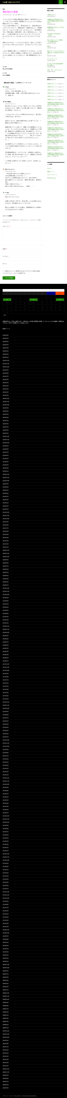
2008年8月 (6, 1005)
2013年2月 (6, 847)
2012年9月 (6, 863)
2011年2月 (6, 923)
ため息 (15, 14)
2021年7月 (6, 528)
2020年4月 (6, 575)
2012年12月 (6, 854)
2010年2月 (6, 958)
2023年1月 (6, 471)
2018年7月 (6, 642)
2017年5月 (6, 686)
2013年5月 (6, 838)
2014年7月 (6, 793)
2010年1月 (6, 961)
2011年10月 (6, 898)
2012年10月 (6, 860)
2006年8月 (6, 1078)
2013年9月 (6, 825)
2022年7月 (6, 490)
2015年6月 (6, 759)
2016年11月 (6, 705)
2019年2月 (6, 620)
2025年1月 (6, 395)
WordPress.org (51, 178)
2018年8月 (6, 639)
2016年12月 (6, 702)
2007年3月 (6, 1059)
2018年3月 (6, 654)
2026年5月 (6, 344)
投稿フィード (51, 171)
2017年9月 (6, 673)
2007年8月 (6, 1043)
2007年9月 (6, 1040)
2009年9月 (6, 971)
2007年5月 (6, 1053)
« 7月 (4, 315)
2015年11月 (6, 743)
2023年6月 (6, 455)
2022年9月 (6, 484)
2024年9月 (6, 408)
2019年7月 (6, 604)
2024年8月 (6, 411)
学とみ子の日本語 (7, 68)
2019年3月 (6, 616)
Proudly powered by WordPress (29, 1096)
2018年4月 (6, 651)
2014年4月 (6, 803)
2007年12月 (6, 1031)
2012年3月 (6, 882)
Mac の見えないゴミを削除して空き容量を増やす (55, 40)
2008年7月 (6, 1009)
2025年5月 (6, 382)
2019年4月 (6, 613)
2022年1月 (6, 509)
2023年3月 (6, 465)
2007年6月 (6, 1050)
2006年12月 (6, 1069)
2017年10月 (6, 670)
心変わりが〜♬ (51, 14)
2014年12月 (6, 778)
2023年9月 (6, 446)
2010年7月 (6, 942)
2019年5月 (6, 610)
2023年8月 (6, 449)
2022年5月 (6, 496)
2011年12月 (6, 892)
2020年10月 (6, 556)
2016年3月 (6, 730)
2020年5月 (6, 572)
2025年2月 (6, 392)
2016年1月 (6, 737)
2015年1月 (6, 775)
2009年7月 (6, 974)
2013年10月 (6, 822)
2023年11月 (6, 439)
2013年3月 (6, 844)
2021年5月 (6, 534)
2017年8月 (6, 676)
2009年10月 (6, 967)
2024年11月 (6, 401)
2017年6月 (6, 683)
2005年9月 (6, 1088)
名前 (5, 249)
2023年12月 (6, 436)
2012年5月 (6, 876)
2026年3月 (6, 351)
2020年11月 (6, 553)
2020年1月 (6, 585)
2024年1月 (6, 433)
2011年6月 (6, 911)
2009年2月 (6, 986)
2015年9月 (6, 749)
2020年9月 (6, 559)
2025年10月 (6, 367)
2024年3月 (6, 427)
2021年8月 (6, 525)
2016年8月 (6, 714)
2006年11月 (6, 1072)
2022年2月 (6, 506)
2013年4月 (6, 841)
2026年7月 (6, 338)
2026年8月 (6, 335)
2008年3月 (6, 1021)
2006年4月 (6, 1084)
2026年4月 (6, 348)
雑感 (4, 9)
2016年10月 (6, 708)
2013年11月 (6, 819)
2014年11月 (6, 781)
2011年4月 (6, 917)
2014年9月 (6, 787)
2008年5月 (6, 1015)
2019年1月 (6, 623)
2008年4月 (6, 1018)
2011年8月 (6, 904)
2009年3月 (6, 983)
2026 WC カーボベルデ (54, 70)
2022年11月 (6, 477)
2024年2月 (6, 430)
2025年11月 (6, 363)
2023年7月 (6, 452)
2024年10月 (6, 405)
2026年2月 (6, 354)
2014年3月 (6, 806)
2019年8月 (6, 601)
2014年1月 (6, 812)
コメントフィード (52, 174)
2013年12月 (6, 816)
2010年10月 (6, 933)
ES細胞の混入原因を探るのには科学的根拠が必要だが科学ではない (55, 21)
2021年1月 (6, 547)
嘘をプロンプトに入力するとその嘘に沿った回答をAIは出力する (55, 52)
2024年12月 (6, 398)
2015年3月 (6, 768)
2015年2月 (6, 771)
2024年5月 (6, 420)
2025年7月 (6, 376)
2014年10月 (6, 784)
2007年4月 (6, 1056)
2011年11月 (6, 895)
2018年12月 (6, 626)
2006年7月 (6, 1081)
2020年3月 (6, 578)
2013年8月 (6, 828)
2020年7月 (6, 566)
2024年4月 (6, 423)
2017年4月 (6, 689)
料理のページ (6, 328)
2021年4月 (6, 537)
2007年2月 (6, 1062)
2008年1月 (6, 1028)
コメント (6, 226)
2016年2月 (6, 733)
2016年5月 (6, 724)
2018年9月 (6, 635)
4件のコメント (23, 14)
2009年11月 (6, 964)
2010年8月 (6, 939)
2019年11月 (6, 591)
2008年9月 (6, 1002)
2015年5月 (6, 762)
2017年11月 (6, 667)
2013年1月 (6, 850)
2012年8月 (6, 866)
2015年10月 (6, 746)
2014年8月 (6, 790)
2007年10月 (6, 1037)
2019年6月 (6, 607)
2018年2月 (6, 658)
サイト (5, 263)
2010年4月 (6, 952)
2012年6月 (6, 873)
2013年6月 (6, 835)
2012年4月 (6, 879)
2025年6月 (6, 379)
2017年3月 (6, 692)
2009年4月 (6, 980)
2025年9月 (6, 370)
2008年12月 (6, 993)
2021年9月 (6, 522)
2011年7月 (6, 907)
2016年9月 (6, 711)
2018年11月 (6, 629)
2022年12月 (6, 474)
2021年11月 (6, 515)
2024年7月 (6, 414)
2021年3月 (6, 540)
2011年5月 (6, 914)
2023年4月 (6, 461)
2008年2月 (6, 1024)
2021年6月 (6, 531)
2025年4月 (6, 386)
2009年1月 (6, 990)
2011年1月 (6, 926)
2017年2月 (6, 695)
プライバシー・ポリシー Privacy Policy (12, 1096)
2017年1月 (6, 699)
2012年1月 (6, 888)
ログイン (49, 168)
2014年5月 (6, 800)
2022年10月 (6, 480)
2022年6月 (6, 493)
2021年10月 (6, 518)
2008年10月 (6, 999)
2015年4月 (6, 765)
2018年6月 (6, 645)
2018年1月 (6, 661)
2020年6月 (6, 569)
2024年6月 (6, 417)
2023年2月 (6, 468)
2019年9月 (6, 597)
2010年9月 (6, 936)
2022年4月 (6, 499)
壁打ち (49, 46)
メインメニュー (65, 2)
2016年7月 (6, 718)
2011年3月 (6, 920)
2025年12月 (6, 360)
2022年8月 (6, 487)
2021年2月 (6, 544)
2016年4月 (6, 727)
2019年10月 (6, 594)
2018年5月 (6, 648)
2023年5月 (6, 458)
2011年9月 (6, 901)
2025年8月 (6, 373)
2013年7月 (6, 831)
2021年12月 (6, 512)
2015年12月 (6, 740)
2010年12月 (6, 929)
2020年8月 (6, 563)
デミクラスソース (52, 59)
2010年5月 (6, 948)
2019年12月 (6, 588)
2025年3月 (6, 389)
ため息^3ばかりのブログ (11, 2)
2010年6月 (6, 945)
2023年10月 (6, 442)
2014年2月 (6, 809)
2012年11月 (6, 857)
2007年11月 (6, 1034)
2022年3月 (6, 503)
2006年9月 (6, 1075)
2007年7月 (6, 1046)
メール (5, 256)
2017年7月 (6, 680)
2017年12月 (6, 664)
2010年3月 (6, 955)
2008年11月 (6, 996)
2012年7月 (6, 869)
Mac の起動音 (6, 74)
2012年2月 (6, 885)
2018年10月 (6, 632)
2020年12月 (6, 550)
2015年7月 (6, 756)
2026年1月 (6, 357)
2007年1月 (6, 1065)
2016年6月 (6, 721)
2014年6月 (6, 797)
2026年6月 (6, 341)
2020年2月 (6, 582)
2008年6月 (6, 1012)
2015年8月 (6, 752)
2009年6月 (6, 977)
